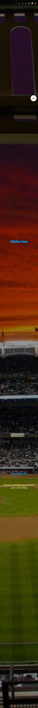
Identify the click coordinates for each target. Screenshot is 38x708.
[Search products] (33, 98)
